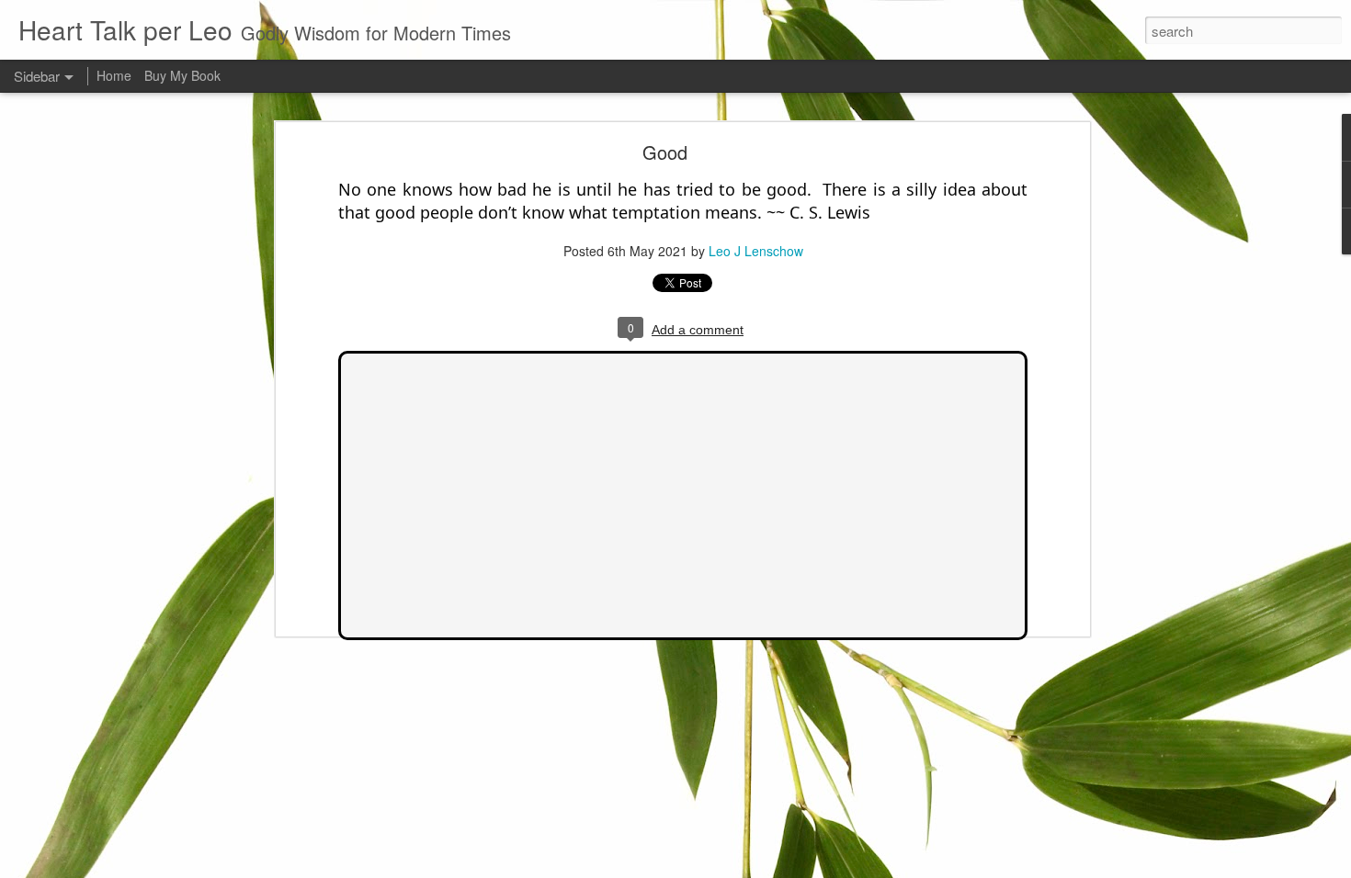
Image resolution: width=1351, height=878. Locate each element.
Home (113, 75)
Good (664, 152)
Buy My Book (182, 75)
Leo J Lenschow (756, 251)
